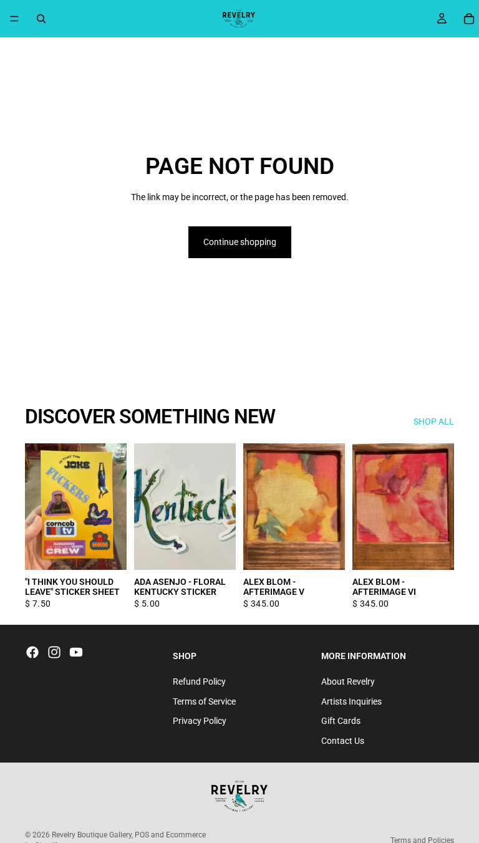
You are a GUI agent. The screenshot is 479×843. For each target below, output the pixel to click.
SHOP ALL (434, 421)
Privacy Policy (199, 721)
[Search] (41, 18)
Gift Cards (340, 721)
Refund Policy (199, 681)
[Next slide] (331, 506)
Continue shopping (239, 242)
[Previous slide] (257, 506)
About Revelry (348, 681)
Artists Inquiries (351, 701)
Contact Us (342, 740)
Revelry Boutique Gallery (92, 835)
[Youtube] (76, 652)
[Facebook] (32, 652)
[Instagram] (54, 652)
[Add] (107, 551)
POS (142, 835)
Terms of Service (204, 701)
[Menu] (14, 18)
